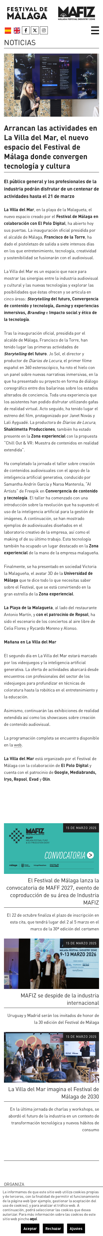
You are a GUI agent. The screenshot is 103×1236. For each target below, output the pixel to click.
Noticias (20, 42)
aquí (33, 1218)
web (18, 744)
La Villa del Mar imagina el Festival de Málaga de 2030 (53, 1092)
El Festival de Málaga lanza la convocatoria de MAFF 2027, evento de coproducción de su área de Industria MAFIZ (52, 891)
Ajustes (76, 1228)
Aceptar (30, 1228)
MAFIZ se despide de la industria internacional (60, 999)
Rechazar (53, 1228)
